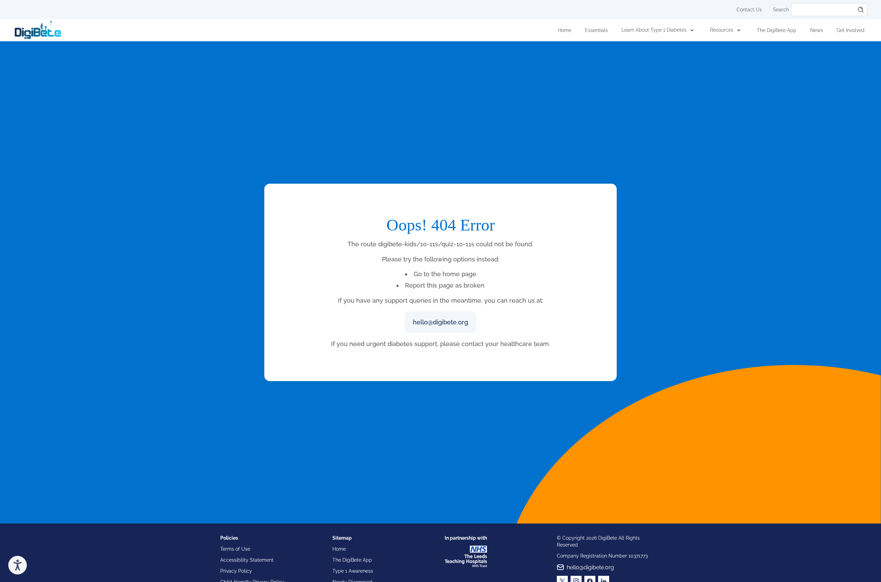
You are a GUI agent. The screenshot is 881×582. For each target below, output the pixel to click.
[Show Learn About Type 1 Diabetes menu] (692, 30)
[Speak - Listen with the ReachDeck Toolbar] (17, 565)
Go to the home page (445, 274)
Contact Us (749, 9)
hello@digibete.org (440, 322)
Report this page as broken (445, 285)
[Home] (38, 30)
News (816, 30)
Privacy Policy (236, 571)
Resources (721, 30)
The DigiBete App (776, 30)
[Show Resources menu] (739, 30)
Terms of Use (235, 549)
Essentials (596, 30)
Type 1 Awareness (352, 571)
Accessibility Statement (247, 560)
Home (564, 30)
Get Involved (850, 30)
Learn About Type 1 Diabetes (654, 30)
